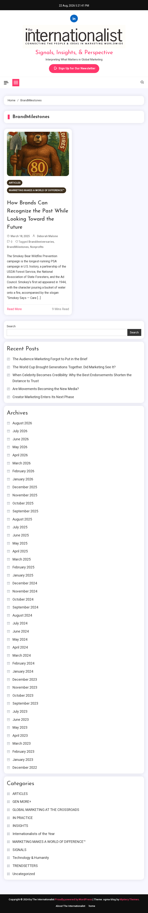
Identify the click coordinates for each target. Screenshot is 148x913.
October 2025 (23, 503)
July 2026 (20, 431)
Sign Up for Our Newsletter (77, 68)
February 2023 (23, 751)
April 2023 (20, 735)
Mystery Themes (129, 899)
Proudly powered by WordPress (73, 899)
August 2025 (22, 519)
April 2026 (20, 455)
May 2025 (20, 543)
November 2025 (25, 495)
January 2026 (23, 479)
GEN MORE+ (22, 802)
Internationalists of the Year (34, 834)
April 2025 (20, 551)
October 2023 (23, 695)
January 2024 (23, 671)
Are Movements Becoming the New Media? (46, 389)
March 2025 (22, 559)
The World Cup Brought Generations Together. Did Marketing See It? (64, 367)
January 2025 (23, 575)
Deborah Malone (47, 236)
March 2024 (22, 655)
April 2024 (20, 647)
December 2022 (25, 767)
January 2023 (23, 760)
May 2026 (20, 447)
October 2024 (23, 599)
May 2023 (20, 727)
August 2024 (22, 615)
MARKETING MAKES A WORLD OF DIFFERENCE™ (36, 190)
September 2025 (25, 511)
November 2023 (25, 687)
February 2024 (23, 663)
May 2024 (20, 639)
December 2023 (25, 679)
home (92, 906)
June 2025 (21, 535)
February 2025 (23, 567)
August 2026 (22, 423)
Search (11, 326)
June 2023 (21, 719)
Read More (14, 309)
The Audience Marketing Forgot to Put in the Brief (50, 359)
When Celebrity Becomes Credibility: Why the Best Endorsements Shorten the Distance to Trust (72, 378)
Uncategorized (24, 874)
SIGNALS (19, 850)
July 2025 (20, 527)
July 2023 (20, 711)
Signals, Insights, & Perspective (74, 53)
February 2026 (23, 471)
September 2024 (25, 607)
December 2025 (25, 487)
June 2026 (21, 439)
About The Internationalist (70, 906)
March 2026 (22, 463)
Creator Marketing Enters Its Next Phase (43, 397)
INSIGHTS (20, 826)
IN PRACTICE (23, 818)
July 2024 (20, 623)
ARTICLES (14, 182)
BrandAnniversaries (41, 241)
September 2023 (25, 703)
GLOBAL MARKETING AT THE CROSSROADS (46, 810)
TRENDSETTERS (25, 866)
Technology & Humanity (31, 858)
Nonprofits (37, 246)
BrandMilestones (18, 246)
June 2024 (21, 631)
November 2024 (25, 591)
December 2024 (25, 583)
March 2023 (22, 743)
